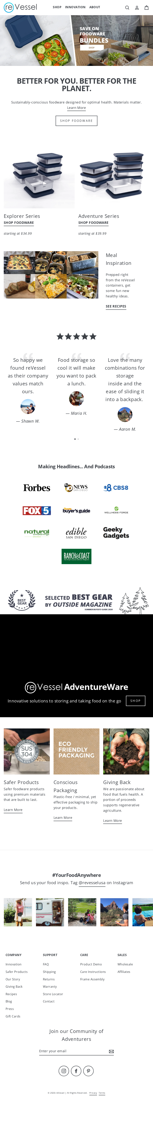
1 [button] (75, 439)
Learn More (76, 107)
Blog (9, 1001)
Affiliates (124, 972)
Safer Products (17, 972)
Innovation (75, 7)
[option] (76, 40)
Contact (48, 1001)
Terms (102, 1092)
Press (10, 1009)
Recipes (11, 994)
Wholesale (125, 964)
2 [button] (78, 439)
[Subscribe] (111, 1051)
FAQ (46, 964)
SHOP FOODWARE (76, 121)
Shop (57, 7)
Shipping (49, 972)
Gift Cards (13, 1016)
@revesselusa (92, 882)
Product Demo (91, 964)
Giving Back (14, 986)
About (94, 7)
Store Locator (53, 994)
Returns (49, 979)
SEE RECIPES (116, 306)
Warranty (50, 986)
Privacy (93, 1092)
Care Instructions (93, 972)
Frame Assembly (92, 979)
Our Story (13, 979)
